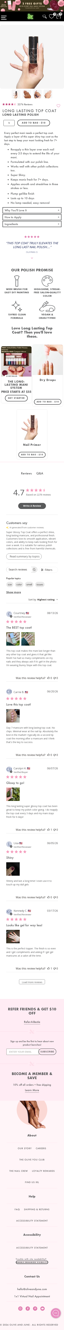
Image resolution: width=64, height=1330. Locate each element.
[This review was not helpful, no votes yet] (54, 678)
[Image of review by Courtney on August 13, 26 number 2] (28, 639)
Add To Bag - (49, 401)
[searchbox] (18, 569)
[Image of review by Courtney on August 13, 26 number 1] (13, 639)
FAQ (17, 1209)
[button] (32, 1262)
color (19, 584)
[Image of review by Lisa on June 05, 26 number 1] (13, 869)
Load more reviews (32, 982)
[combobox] (43, 599)
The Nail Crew (18, 1171)
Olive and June (20, 1324)
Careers (41, 1148)
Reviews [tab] (26, 473)
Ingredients (11, 224)
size (10, 584)
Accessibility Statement (32, 1220)
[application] (55, 1313)
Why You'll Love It (16, 210)
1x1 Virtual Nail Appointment (32, 1296)
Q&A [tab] (39, 473)
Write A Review (32, 505)
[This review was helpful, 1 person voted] (48, 830)
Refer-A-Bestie (32, 1021)
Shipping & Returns (37, 1209)
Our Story (25, 1148)
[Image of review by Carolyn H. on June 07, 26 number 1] (13, 794)
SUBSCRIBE (47, 1051)
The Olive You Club (32, 1159)
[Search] (45, 16)
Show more (13, 592)
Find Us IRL (32, 1182)
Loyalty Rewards (43, 1171)
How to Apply (13, 217)
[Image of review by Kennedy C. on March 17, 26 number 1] (13, 936)
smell (29, 584)
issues (40, 584)
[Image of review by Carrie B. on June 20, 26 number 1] (13, 716)
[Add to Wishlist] (58, 106)
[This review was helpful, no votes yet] (48, 678)
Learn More (32, 1090)
